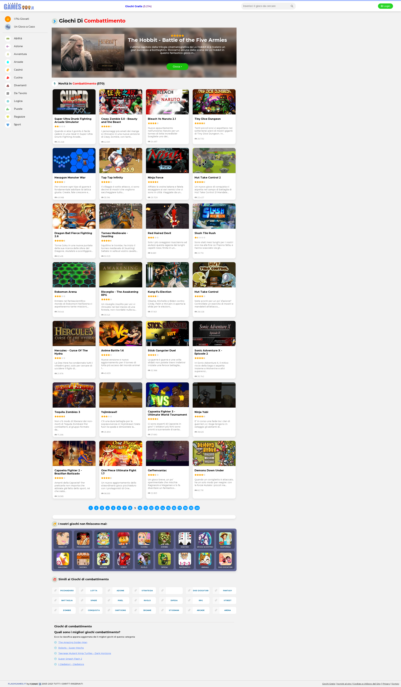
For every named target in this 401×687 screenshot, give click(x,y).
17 (179, 508)
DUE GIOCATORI (225, 567)
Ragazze (19, 116)
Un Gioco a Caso (24, 26)
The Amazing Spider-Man (72, 642)
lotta (93, 590)
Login (386, 6)
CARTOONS (103, 547)
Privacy (386, 683)
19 (191, 508)
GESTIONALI (225, 547)
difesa (174, 600)
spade (94, 600)
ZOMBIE (164, 547)
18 (185, 508)
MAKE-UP (63, 547)
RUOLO (144, 567)
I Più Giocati (21, 18)
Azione (18, 46)
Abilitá (17, 38)
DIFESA (164, 567)
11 (146, 508)
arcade (201, 610)
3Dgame (147, 610)
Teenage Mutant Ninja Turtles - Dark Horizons (84, 653)
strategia (147, 590)
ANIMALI (205, 567)
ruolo (147, 600)
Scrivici (395, 683)
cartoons (120, 610)
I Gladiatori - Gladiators (71, 664)
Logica (18, 101)
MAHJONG (63, 567)
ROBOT (124, 567)
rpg (201, 600)
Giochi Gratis (133, 6)
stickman (174, 610)
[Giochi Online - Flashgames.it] (17, 9)
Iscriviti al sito (344, 683)
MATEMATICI (184, 567)
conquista (94, 610)
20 (197, 508)
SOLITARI (185, 547)
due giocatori (200, 590)
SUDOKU (83, 567)
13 (157, 508)
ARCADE (103, 567)
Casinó (18, 69)
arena (227, 610)
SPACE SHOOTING (205, 547)
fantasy (227, 590)
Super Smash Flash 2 (70, 658)
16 (174, 508)
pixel (120, 600)
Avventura (20, 54)
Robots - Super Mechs (71, 647)
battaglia (67, 600)
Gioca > (177, 66)
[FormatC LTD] (35, 683)
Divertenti (19, 85)
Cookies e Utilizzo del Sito (367, 683)
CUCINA (144, 547)
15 (168, 508)
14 (162, 508)
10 (140, 508)
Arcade (18, 61)
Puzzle (17, 108)
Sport (17, 124)
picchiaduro (67, 590)
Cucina (18, 77)
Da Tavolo (20, 93)
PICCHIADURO (83, 547)
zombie (67, 610)
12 (151, 508)
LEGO (123, 547)
